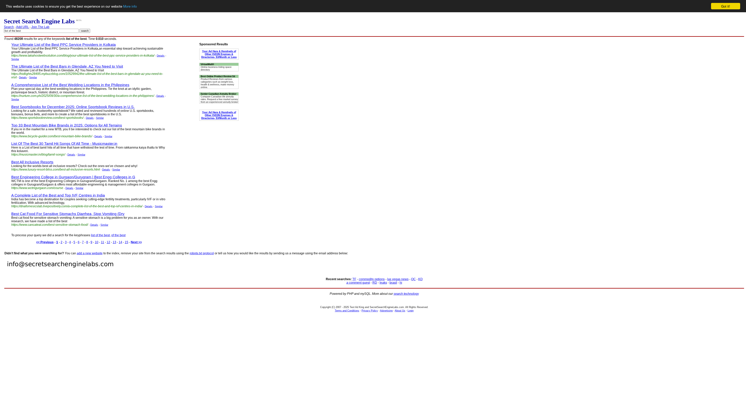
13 (114, 242)
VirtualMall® (207, 64)
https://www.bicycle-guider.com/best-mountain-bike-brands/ (51, 136)
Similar (15, 59)
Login (411, 310)
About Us (400, 310)
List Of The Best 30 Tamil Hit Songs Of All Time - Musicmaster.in (64, 144)
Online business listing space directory (216, 68)
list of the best (100, 235)
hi (401, 282)
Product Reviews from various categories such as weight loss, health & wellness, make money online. (217, 83)
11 (102, 242)
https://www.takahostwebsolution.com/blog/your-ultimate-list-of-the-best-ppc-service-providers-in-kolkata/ (82, 55)
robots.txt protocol (202, 253)
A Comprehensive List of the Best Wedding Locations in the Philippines (70, 85)
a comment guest (358, 282)
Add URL (22, 27)
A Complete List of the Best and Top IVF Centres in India (58, 195)
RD (374, 282)
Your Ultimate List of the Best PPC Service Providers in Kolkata (63, 45)
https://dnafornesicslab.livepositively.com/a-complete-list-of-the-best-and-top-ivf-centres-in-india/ (76, 206)
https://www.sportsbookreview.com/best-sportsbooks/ (47, 117)
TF (354, 279)
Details (161, 55)
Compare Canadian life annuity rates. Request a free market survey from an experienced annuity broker (219, 99)
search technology (406, 293)
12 (108, 242)
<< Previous (45, 242)
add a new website (90, 253)
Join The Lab (40, 27)
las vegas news (398, 279)
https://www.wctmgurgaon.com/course (37, 188)
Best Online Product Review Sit (218, 76)
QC (413, 279)
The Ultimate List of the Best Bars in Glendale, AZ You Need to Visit (67, 66)
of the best (118, 235)
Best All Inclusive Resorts (32, 162)
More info (130, 6)
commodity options (372, 279)
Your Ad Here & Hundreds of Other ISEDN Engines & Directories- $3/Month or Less (219, 54)
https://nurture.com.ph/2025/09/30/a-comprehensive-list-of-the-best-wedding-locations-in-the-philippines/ (82, 95)
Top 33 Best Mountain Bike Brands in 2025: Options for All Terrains (66, 125)
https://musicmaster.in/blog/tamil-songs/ (38, 154)
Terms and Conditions (347, 310)
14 (120, 242)
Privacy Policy (370, 310)
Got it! (725, 6)
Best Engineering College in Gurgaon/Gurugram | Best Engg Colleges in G (73, 177)
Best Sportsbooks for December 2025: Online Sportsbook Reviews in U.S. (73, 107)
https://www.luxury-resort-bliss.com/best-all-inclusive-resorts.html (55, 169)
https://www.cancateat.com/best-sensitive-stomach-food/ (49, 224)
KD (420, 279)
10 (96, 242)
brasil (393, 282)
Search (9, 27)
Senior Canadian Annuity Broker (218, 94)
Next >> (136, 242)
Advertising (386, 310)
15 (126, 242)
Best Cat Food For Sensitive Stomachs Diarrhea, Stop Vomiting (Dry (68, 214)
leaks (383, 282)
